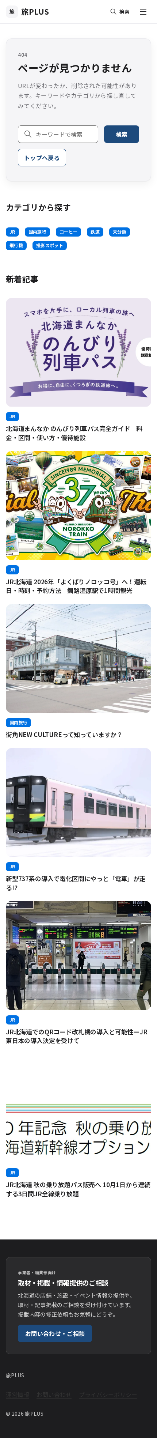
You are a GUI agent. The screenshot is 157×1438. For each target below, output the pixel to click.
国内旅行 (37, 232)
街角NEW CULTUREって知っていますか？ (64, 734)
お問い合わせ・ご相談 (55, 1333)
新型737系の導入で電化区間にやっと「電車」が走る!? (76, 883)
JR (12, 232)
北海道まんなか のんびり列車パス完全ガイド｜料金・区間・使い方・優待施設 (74, 433)
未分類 (119, 232)
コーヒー (68, 232)
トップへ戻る (42, 157)
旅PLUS (29, 11)
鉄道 (95, 232)
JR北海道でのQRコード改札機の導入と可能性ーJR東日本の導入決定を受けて (77, 1036)
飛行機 (16, 245)
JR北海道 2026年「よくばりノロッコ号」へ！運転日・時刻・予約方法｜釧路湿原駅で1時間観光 (76, 586)
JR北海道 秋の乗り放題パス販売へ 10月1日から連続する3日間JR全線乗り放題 (78, 1189)
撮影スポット (49, 245)
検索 (122, 134)
